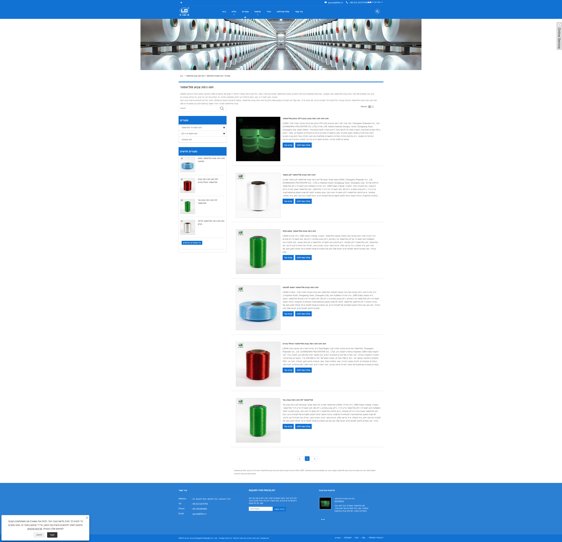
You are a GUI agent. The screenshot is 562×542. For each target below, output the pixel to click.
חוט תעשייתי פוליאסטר (214, 76)
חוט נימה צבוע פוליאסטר (195, 76)
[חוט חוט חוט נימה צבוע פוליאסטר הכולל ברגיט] (258, 364)
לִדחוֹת (39, 535)
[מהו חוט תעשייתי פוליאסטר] (325, 503)
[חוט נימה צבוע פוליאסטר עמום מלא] (258, 252)
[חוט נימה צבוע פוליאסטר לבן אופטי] (258, 196)
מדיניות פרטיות (34, 529)
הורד (269, 11)
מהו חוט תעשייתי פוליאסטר (344, 499)
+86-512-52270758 (358, 2)
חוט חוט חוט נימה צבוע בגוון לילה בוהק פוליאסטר (306, 118)
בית (224, 11)
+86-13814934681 (199, 509)
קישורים (338, 538)
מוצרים (245, 11)
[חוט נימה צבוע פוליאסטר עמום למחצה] (258, 308)
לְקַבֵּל (52, 535)
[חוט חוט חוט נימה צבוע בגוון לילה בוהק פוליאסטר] (258, 139)
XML (364, 538)
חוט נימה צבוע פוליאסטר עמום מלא (299, 231)
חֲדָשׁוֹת (258, 11)
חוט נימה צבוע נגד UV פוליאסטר (298, 400)
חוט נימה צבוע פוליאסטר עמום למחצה (301, 287)
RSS (357, 538)
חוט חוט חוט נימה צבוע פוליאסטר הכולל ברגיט (304, 343)
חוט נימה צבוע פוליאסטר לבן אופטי (299, 175)
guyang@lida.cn (335, 2)
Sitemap (348, 538)
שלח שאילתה (283, 11)
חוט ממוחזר (186, 139)
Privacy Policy (376, 538)
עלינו (234, 11)
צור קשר (299, 11)
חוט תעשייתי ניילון (189, 133)
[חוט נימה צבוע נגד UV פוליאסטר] (258, 421)
